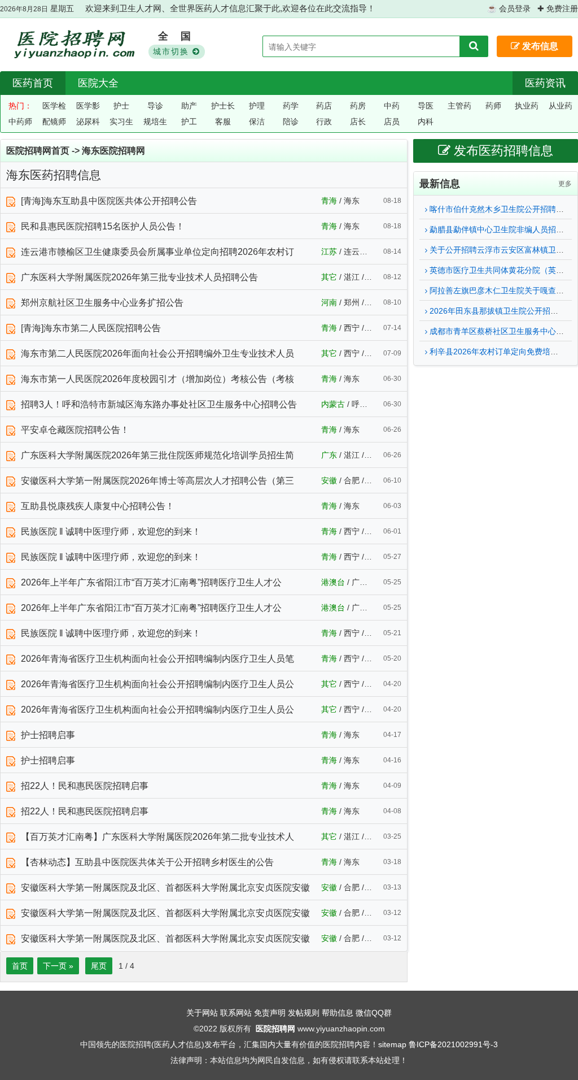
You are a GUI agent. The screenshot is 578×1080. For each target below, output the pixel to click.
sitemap (392, 1044)
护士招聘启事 (48, 735)
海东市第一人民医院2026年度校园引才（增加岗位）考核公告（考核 (157, 379)
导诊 (155, 105)
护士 (121, 105)
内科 (426, 121)
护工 (189, 121)
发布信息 (539, 46)
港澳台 (333, 582)
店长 (358, 121)
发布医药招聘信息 (501, 151)
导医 (426, 105)
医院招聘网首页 (37, 150)
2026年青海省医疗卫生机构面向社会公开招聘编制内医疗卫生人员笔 (157, 658)
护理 (257, 105)
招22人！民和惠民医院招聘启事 (84, 786)
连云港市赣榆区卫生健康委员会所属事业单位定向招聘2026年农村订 (157, 252)
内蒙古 (333, 404)
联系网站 (236, 1012)
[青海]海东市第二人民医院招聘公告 (91, 328)
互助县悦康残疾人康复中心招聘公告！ (97, 506)
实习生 (121, 121)
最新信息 (439, 183)
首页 (20, 965)
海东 (352, 200)
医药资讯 (545, 83)
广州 (359, 582)
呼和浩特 (367, 404)
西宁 (352, 327)
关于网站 (202, 1012)
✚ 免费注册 (557, 8)
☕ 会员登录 (509, 8)
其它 (329, 276)
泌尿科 (88, 121)
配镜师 (54, 121)
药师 (493, 105)
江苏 (329, 251)
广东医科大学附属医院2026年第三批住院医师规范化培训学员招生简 (157, 455)
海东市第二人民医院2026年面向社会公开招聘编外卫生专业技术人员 (157, 353)
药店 (324, 105)
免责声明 (270, 1012)
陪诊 (291, 121)
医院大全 (98, 83)
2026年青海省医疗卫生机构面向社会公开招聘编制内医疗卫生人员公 (157, 684)
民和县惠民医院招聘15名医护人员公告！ (103, 226)
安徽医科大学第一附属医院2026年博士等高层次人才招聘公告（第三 (157, 480)
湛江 (352, 276)
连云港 (355, 251)
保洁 (257, 121)
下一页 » (58, 965)
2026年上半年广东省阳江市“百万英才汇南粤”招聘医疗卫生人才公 (151, 582)
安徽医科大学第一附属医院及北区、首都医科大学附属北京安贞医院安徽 (165, 887)
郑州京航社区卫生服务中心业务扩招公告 (102, 302)
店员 (392, 121)
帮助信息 (337, 1012)
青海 (329, 200)
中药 (392, 105)
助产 (189, 105)
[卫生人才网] (72, 45)
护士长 (223, 105)
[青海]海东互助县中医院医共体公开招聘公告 (109, 201)
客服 (223, 121)
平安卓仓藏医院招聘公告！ (75, 430)
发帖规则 (303, 1012)
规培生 (155, 121)
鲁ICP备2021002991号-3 (453, 1044)
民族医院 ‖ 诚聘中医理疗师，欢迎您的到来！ (111, 531)
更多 (565, 184)
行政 (324, 121)
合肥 (352, 480)
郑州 (352, 302)
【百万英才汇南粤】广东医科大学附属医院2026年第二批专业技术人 (157, 837)
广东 (329, 454)
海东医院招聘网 (113, 150)
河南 (329, 302)
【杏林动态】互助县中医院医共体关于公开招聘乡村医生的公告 (147, 862)
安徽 (329, 480)
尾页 (99, 965)
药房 (358, 105)
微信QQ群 (374, 1012)
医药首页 (32, 83)
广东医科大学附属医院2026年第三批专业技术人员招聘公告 (139, 277)
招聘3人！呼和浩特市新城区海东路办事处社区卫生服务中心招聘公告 (159, 404)
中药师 (20, 121)
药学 (291, 105)
